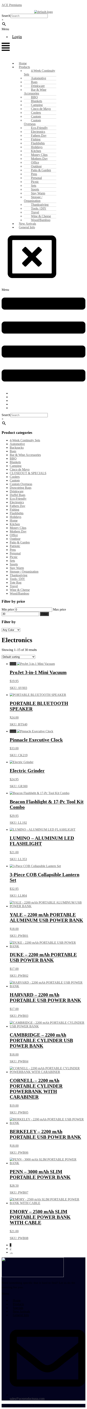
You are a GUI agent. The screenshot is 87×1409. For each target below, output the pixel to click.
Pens (13, 549)
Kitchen (15, 524)
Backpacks (17, 447)
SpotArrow (75, 1405)
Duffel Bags (17, 495)
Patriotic (15, 546)
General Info (27, 227)
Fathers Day (17, 506)
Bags (13, 451)
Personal (15, 553)
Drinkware (16, 491)
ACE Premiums (12, 5)
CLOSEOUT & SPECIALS (28, 473)
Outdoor (15, 538)
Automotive (17, 444)
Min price (8, 609)
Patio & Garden (20, 542)
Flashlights (16, 513)
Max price (59, 609)
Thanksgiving (18, 575)
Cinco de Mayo (20, 469)
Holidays (15, 517)
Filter (44, 613)
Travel (14, 586)
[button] (12, 29)
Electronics (17, 502)
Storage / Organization (33, 198)
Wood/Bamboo (19, 593)
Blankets (15, 462)
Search (6, 15)
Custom (15, 480)
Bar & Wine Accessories (35, 91)
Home (14, 520)
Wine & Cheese (20, 590)
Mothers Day (18, 531)
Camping (15, 466)
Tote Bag (15, 582)
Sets (12, 560)
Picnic (14, 557)
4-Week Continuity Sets (39, 72)
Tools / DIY (17, 579)
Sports (14, 564)
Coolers (15, 476)
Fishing (14, 509)
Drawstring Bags (20, 487)
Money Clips (18, 528)
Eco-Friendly (18, 498)
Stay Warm (17, 568)
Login (17, 36)
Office (14, 535)
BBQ (13, 458)
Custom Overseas (32, 122)
